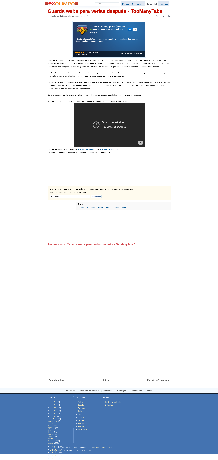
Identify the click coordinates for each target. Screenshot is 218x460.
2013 (54, 411)
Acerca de (70, 391)
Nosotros (164, 4)
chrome (81, 207)
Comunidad (151, 4)
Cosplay (81, 405)
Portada (125, 4)
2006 (54, 458)
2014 (54, 408)
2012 (54, 414)
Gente (80, 414)
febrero (51, 441)
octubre (51, 423)
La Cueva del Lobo (113, 402)
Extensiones (91, 207)
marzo (50, 439)
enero (50, 443)
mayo (50, 434)
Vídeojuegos (83, 423)
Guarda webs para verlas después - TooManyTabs (105, 11)
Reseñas (81, 420)
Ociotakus (109, 405)
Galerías (81, 411)
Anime (80, 402)
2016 (54, 402)
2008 (54, 452)
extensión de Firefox (86, 149)
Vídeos (81, 426)
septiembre (52, 425)
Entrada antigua (57, 380)
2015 (54, 405)
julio (49, 430)
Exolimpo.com (55, 451)
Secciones (137, 4)
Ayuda (149, 391)
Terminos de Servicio (89, 391)
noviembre (52, 421)
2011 (54, 417)
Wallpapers (82, 429)
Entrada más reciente (158, 380)
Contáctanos (136, 391)
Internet (109, 207)
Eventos (81, 408)
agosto (51, 428)
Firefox (101, 207)
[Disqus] (109, 277)
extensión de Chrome (109, 149)
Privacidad (108, 391)
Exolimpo (61, 3)
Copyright (121, 391)
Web (124, 207)
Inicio (106, 380)
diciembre (52, 419)
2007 (54, 455)
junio (50, 432)
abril (50, 436)
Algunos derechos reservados (104, 447)
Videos (117, 207)
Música (81, 417)
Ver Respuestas (163, 16)
